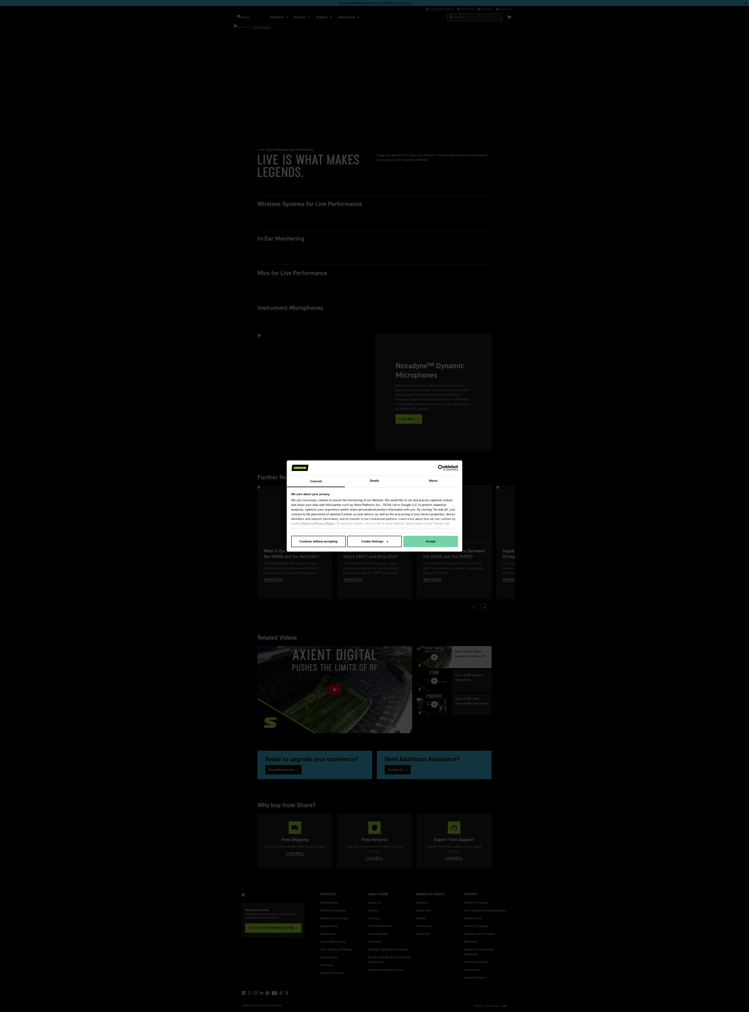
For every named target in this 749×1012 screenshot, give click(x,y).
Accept (431, 541)
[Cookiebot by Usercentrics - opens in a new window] (441, 468)
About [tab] (433, 480)
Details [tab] (374, 480)
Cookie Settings (372, 541)
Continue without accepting (318, 541)
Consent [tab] (316, 481)
